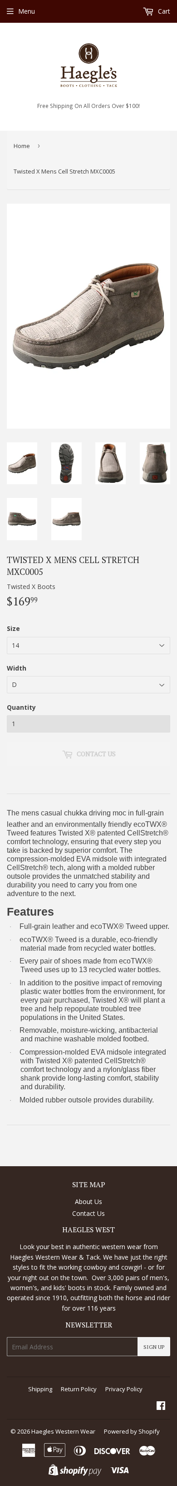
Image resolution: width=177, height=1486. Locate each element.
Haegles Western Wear (63, 1431)
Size (13, 628)
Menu (26, 11)
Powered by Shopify (132, 1431)
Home (22, 146)
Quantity (21, 707)
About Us (88, 1201)
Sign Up (153, 1346)
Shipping (40, 1389)
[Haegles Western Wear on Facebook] (161, 1406)
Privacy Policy (124, 1389)
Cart (163, 11)
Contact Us (88, 1213)
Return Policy (79, 1389)
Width (16, 668)
